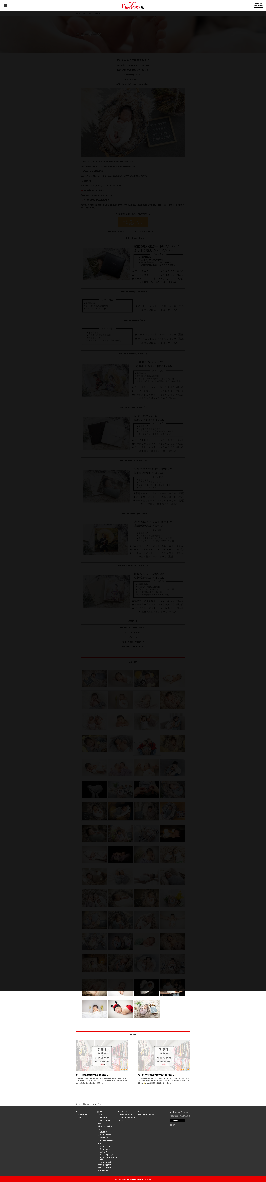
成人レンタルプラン (106, 1149)
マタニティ (101, 1115)
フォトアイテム (122, 1112)
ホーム (78, 1104)
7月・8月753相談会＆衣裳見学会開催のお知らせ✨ (157, 1075)
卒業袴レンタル (105, 1138)
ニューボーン (102, 1117)
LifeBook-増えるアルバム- (128, 1115)
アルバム (122, 1120)
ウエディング (102, 1152)
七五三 (100, 1129)
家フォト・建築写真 (104, 1168)
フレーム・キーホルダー (127, 1117)
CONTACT (258, 5)
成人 (99, 1143)
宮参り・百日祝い (104, 1120)
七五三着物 (103, 1132)
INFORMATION (82, 1115)
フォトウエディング (106, 1155)
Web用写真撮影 (103, 1171)
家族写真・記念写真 (104, 1165)
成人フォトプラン (105, 1146)
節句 (99, 1123)
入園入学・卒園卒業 (104, 1135)
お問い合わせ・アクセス (146, 1115)
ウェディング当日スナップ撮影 (108, 1158)
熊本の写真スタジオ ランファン (133, 5)
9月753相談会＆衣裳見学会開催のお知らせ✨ (93, 1075)
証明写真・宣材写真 (104, 1162)
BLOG (79, 1117)
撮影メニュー (87, 1104)
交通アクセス (177, 1120)
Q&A (139, 1112)
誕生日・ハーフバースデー (106, 1126)
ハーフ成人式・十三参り (106, 1140)
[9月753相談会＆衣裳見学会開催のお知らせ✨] (102, 1055)
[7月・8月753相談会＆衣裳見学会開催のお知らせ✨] (164, 1055)
